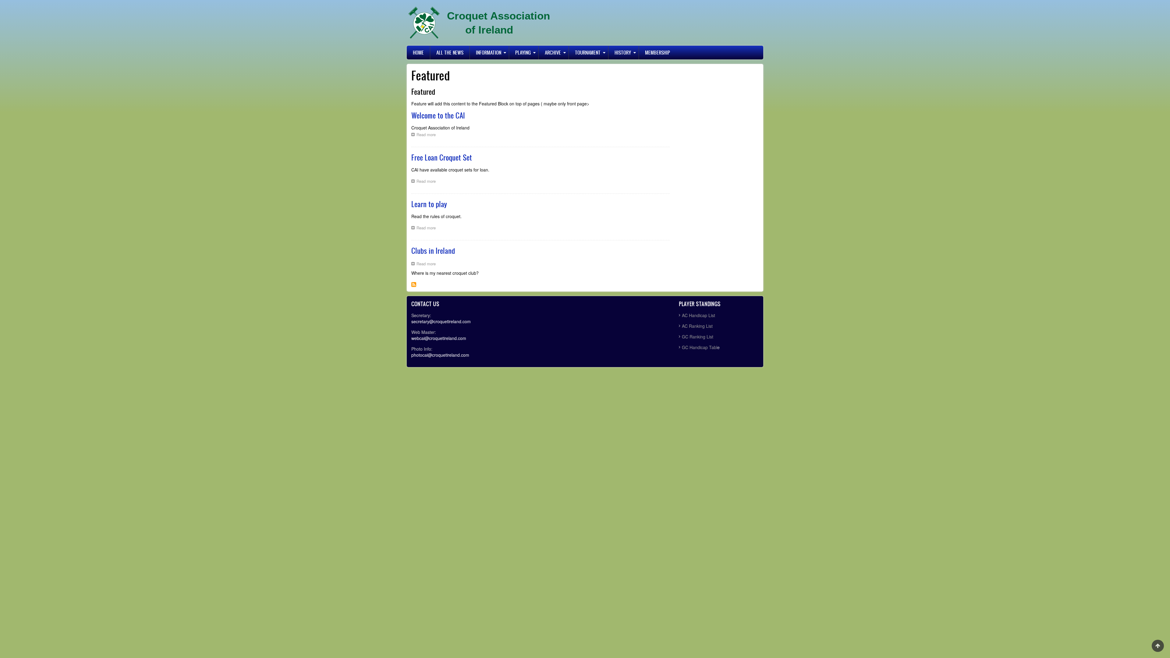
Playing (523, 52)
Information (488, 52)
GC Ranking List (697, 337)
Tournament (588, 52)
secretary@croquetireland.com (441, 321)
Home (418, 52)
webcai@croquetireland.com (438, 338)
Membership (657, 52)
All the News (449, 52)
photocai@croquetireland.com (440, 355)
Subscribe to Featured (413, 284)
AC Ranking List (697, 326)
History (623, 52)
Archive (553, 52)
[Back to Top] (1158, 646)
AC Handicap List (699, 315)
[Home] (424, 23)
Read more (428, 135)
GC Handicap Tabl (699, 347)
